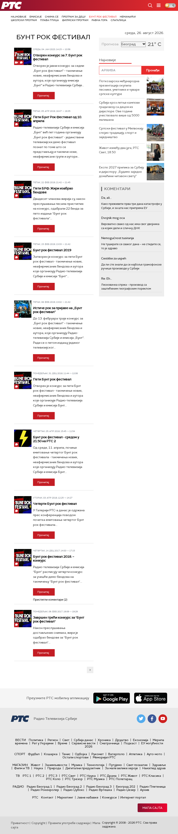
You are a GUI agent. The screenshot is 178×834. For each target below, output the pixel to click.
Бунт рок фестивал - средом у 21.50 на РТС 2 (56, 439)
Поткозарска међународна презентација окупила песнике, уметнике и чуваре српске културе (119, 87)
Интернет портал (133, 797)
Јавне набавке (87, 797)
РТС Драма (108, 776)
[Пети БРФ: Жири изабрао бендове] (22, 189)
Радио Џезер (126, 790)
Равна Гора (99, 20)
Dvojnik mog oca (113, 218)
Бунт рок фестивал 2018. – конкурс (53, 558)
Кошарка (51, 754)
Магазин (20, 765)
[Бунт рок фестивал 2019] (22, 251)
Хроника (104, 740)
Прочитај (43, 95)
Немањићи (128, 16)
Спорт (19, 754)
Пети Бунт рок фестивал (52, 379)
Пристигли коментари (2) (50, 599)
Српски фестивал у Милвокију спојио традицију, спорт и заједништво (121, 132)
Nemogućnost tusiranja (117, 238)
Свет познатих (137, 765)
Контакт (47, 797)
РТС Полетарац (120, 779)
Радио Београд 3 (99, 786)
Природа (54, 768)
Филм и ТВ (22, 768)
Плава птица (49, 20)
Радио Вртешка (100, 790)
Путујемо (115, 765)
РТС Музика (96, 779)
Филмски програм (75, 20)
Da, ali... (106, 198)
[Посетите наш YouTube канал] (162, 718)
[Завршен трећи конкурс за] (22, 618)
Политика (36, 740)
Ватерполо (116, 754)
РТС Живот (129, 776)
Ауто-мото (154, 754)
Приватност (20, 823)
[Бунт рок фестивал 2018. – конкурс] (22, 557)
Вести (20, 740)
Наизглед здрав (154, 768)
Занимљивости (56, 765)
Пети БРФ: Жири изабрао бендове (53, 190)
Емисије (36, 16)
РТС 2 (40, 776)
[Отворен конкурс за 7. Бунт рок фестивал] (22, 56)
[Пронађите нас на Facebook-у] (152, 718)
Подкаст (130, 743)
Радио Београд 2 (69, 786)
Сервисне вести (83, 743)
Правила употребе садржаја (69, 823)
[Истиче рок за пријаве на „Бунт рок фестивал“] (22, 309)
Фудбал (34, 754)
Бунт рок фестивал (103, 16)
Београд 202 (125, 786)
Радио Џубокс (73, 790)
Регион (53, 740)
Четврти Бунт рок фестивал (55, 504)
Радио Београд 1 (39, 786)
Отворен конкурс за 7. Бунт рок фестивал (57, 57)
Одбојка (81, 754)
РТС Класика (151, 776)
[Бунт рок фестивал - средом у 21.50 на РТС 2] (22, 438)
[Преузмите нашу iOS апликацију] (150, 698)
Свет (65, 740)
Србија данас (83, 740)
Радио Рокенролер (45, 790)
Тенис (66, 754)
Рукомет (97, 754)
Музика (76, 765)
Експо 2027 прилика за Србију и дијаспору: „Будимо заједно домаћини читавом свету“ (121, 171)
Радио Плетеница (153, 786)
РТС (35, 797)
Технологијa (95, 765)
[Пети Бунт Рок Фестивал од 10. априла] (22, 118)
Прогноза (110, 44)
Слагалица (118, 20)
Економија (140, 740)
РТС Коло (53, 779)
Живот (35, 765)
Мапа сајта (152, 808)
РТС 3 (53, 776)
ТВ (18, 776)
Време (62, 743)
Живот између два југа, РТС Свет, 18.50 (119, 150)
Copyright (38, 823)
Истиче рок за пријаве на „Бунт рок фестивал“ (57, 310)
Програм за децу (74, 16)
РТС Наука (88, 776)
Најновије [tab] (107, 60)
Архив (144, 790)
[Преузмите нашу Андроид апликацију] (111, 698)
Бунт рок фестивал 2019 (52, 250)
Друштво (122, 740)
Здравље (159, 765)
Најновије (18, 16)
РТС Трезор (74, 779)
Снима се (51, 16)
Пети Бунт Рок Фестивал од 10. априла (57, 119)
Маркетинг (65, 797)
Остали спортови (75, 757)
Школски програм (24, 20)
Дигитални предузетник (83, 768)
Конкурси (109, 797)
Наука (38, 768)
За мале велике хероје (121, 768)
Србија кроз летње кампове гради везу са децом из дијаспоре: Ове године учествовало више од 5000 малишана (119, 111)
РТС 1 (27, 776)
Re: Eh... (106, 278)
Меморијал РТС (104, 757)
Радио (18, 786)
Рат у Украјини (42, 743)
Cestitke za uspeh (113, 258)
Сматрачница (109, 743)
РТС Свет (69, 776)
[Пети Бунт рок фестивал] (22, 380)
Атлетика (135, 754)
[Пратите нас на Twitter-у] (141, 718)
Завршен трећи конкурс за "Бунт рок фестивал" (58, 619)
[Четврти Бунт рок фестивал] (22, 504)
